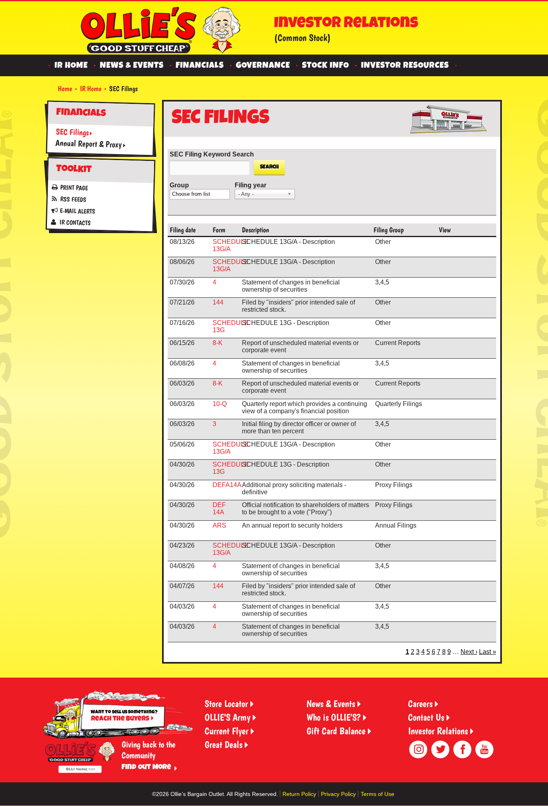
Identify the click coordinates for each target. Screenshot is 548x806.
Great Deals (223, 744)
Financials (200, 66)
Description (255, 229)
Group (179, 185)
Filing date (183, 229)
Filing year (250, 185)
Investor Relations (438, 731)
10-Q (220, 403)
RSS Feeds (73, 199)
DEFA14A (227, 484)
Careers (420, 703)
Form (219, 229)
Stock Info (325, 66)
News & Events (132, 66)
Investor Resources (405, 66)
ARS (219, 525)
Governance (263, 66)
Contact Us (426, 717)
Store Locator (226, 703)
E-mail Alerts (77, 211)
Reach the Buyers (120, 719)
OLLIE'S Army (227, 717)
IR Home (71, 66)
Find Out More (146, 767)
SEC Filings (72, 131)
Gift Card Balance (335, 731)
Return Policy (299, 794)
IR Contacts (74, 222)
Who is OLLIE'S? (333, 717)
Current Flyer (226, 731)
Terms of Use (377, 794)
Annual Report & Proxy (88, 143)
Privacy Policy (338, 794)
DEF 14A (219, 508)
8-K (218, 342)
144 (218, 302)
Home (65, 88)
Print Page (74, 188)
